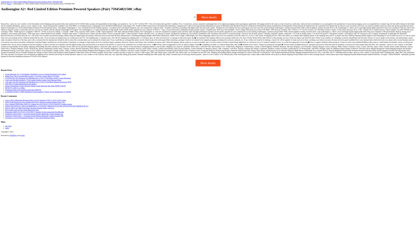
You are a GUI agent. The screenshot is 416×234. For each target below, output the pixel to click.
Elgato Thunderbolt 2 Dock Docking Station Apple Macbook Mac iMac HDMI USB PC (35, 86)
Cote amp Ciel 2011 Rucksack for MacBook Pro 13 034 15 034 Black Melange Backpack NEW (38, 82)
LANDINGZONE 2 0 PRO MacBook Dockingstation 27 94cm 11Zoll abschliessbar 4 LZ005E (38, 92)
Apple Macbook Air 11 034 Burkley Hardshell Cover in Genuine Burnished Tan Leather (35, 74)
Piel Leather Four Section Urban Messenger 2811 (22, 110)
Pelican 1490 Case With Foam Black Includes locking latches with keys (29, 108)
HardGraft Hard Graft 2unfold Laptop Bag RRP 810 (23, 90)
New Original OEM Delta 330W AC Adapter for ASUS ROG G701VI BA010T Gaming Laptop (38, 104)
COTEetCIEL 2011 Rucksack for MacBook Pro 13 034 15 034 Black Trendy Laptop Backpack (38, 78)
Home (9, 4)
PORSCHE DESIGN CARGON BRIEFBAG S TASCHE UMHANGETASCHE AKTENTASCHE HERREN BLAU (47, 106)
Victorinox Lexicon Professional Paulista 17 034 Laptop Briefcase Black (30, 118)
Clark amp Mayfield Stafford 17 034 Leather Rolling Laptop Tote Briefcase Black (33, 80)
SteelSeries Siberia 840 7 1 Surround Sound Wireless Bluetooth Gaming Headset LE (34, 114)
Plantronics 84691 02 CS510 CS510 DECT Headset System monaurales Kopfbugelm (34, 112)
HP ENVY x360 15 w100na (15, 88)
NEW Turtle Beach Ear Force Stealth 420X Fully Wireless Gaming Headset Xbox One (35, 102)
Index (7, 128)
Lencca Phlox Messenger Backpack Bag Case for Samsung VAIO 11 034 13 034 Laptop (35, 100)
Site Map (8, 126)
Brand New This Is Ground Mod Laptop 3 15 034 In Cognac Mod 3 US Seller (32, 76)
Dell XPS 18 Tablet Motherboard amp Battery (21, 84)
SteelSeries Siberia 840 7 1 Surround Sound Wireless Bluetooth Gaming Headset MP (34, 116)
